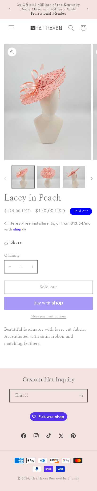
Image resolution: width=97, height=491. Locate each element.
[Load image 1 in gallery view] (23, 177)
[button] (11, 27)
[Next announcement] (87, 9)
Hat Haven (40, 478)
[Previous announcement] (9, 9)
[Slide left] (5, 178)
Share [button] (16, 242)
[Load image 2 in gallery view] (48, 177)
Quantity (12, 255)
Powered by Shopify (64, 478)
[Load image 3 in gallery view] (74, 177)
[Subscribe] (81, 395)
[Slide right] (92, 178)
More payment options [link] (48, 316)
